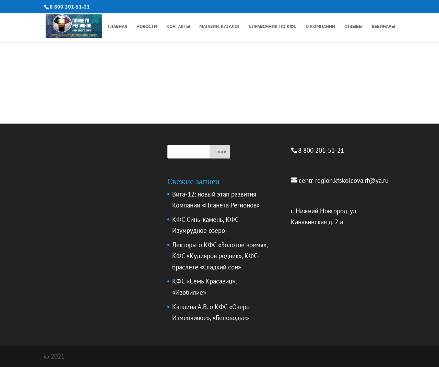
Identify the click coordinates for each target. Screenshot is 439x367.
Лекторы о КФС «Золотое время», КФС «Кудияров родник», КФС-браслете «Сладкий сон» (220, 256)
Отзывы (353, 26)
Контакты (178, 26)
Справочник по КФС (272, 26)
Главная (117, 26)
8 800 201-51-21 (70, 6)
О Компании (320, 26)
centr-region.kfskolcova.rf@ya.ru (344, 180)
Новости (147, 26)
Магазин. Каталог (219, 26)
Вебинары (383, 26)
